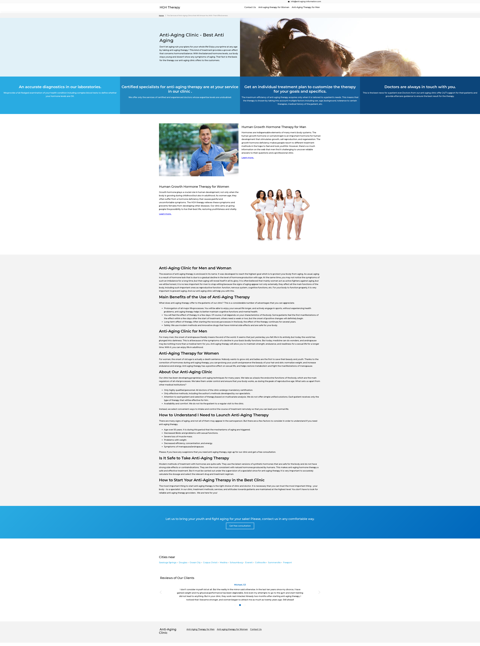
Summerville (274, 562)
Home (161, 15)
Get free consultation (240, 526)
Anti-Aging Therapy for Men (306, 7)
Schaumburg (236, 562)
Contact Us (250, 7)
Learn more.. (248, 157)
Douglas (183, 562)
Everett (249, 562)
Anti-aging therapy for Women (273, 7)
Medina (223, 562)
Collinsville (260, 562)
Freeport (287, 562)
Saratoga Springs (167, 562)
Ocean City (195, 562)
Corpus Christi (210, 562)
